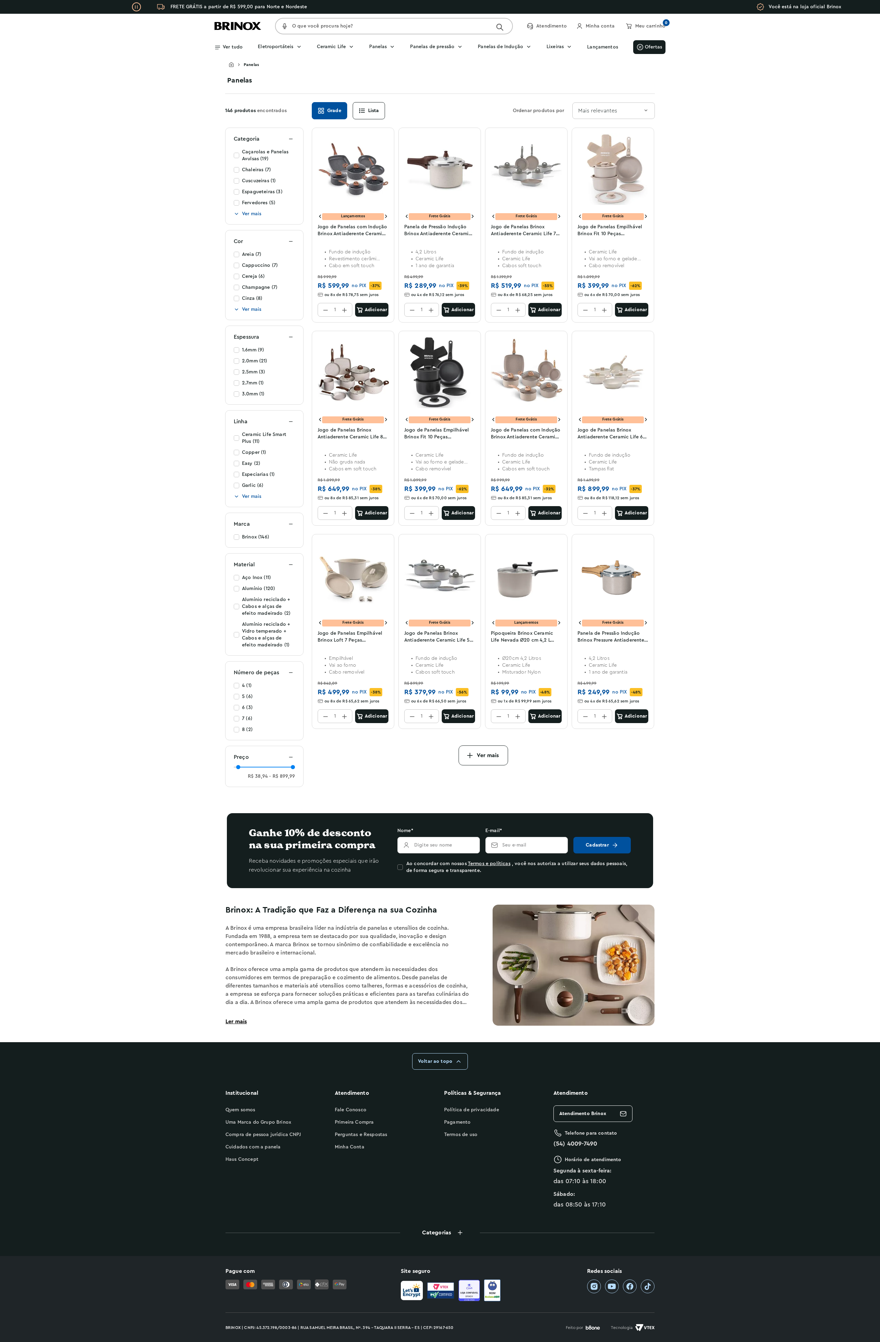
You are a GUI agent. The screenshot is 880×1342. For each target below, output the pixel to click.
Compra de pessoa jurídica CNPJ (263, 1134)
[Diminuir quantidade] (325, 310)
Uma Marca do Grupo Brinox (258, 1122)
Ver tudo (233, 47)
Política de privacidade (471, 1110)
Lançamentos (602, 47)
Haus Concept (242, 1159)
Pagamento (457, 1122)
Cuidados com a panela (253, 1147)
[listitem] (594, 1286)
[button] (440, 1233)
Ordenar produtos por (538, 110)
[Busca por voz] (284, 26)
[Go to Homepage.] (236, 64)
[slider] (238, 767)
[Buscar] (499, 27)
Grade (334, 110)
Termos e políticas (489, 863)
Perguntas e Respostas (361, 1134)
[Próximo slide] (386, 216)
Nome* (405, 830)
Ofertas (653, 47)
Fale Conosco (350, 1110)
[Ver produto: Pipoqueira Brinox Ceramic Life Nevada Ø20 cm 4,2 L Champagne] (526, 575)
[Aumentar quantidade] (344, 310)
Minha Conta (349, 1147)
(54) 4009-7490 (575, 1144)
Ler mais (236, 1021)
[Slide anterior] (320, 216)
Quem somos (240, 1110)
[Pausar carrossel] (136, 7)
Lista (373, 110)
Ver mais (251, 213)
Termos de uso (460, 1134)
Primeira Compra (354, 1122)
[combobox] (613, 110)
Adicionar (376, 309)
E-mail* (493, 830)
